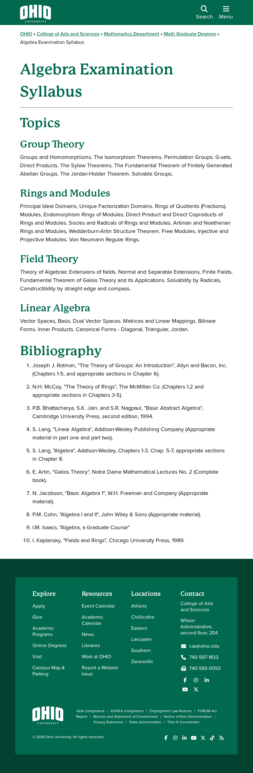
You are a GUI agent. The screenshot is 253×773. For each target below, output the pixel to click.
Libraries (91, 645)
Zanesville (142, 661)
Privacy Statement (108, 722)
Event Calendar (98, 605)
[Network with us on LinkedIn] (206, 680)
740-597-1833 (203, 657)
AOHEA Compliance (127, 711)
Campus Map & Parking (48, 670)
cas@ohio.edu (204, 646)
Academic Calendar (92, 620)
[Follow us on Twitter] (196, 689)
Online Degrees (49, 645)
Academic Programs (43, 631)
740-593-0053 (205, 668)
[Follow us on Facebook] (185, 680)
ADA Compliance (91, 711)
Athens (139, 605)
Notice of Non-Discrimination (188, 716)
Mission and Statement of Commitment (125, 716)
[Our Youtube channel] (185, 689)
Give (37, 617)
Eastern (139, 628)
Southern (141, 650)
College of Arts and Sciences (68, 33)
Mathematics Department (131, 33)
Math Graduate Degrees (190, 33)
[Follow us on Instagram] (196, 680)
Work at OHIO (96, 656)
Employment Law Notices (171, 711)
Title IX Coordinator (183, 722)
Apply (38, 605)
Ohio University (58, 737)
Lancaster (141, 639)
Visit (37, 656)
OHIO (26, 33)
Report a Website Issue (100, 670)
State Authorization (145, 722)
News (88, 634)
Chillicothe (143, 617)
